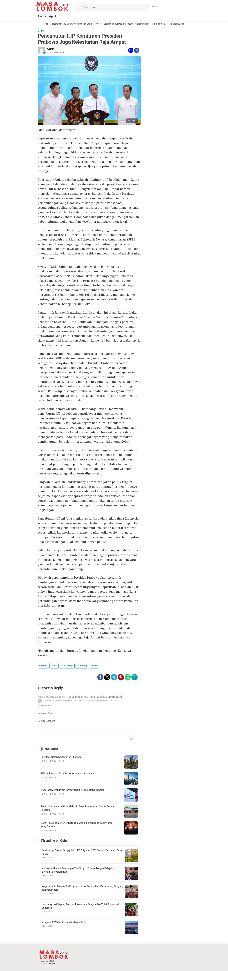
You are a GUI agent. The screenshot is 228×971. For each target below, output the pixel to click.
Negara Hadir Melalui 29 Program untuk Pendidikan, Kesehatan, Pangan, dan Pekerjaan (82, 888)
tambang (82, 665)
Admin (50, 49)
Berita (42, 16)
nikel (54, 665)
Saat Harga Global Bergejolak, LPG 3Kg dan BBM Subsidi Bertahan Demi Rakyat (82, 852)
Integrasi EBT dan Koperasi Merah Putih (64, 922)
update (94, 665)
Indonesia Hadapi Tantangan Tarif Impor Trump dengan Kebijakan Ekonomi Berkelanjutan (78, 870)
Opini (52, 16)
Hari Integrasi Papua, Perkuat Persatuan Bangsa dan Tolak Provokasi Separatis (80, 906)
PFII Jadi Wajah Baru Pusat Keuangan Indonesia (175, 23)
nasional (43, 665)
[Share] (136, 50)
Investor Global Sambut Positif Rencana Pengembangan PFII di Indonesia (114, 23)
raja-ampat (67, 665)
